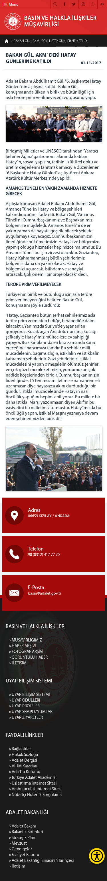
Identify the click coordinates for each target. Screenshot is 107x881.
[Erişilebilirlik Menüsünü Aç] (97, 856)
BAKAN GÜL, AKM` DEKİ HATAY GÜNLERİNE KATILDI (51, 41)
